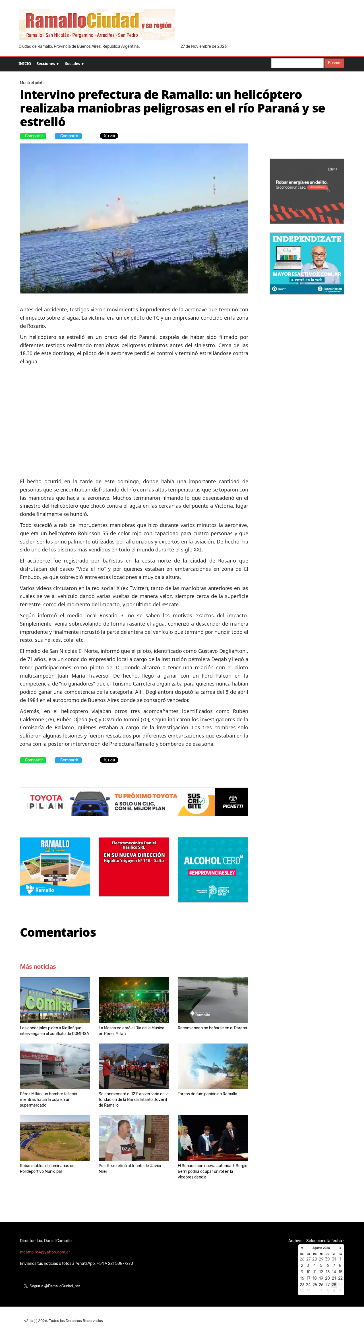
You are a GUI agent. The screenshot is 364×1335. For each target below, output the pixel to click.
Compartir (34, 136)
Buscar (334, 63)
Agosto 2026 (321, 1248)
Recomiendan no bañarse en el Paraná (212, 1028)
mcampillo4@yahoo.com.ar (45, 1252)
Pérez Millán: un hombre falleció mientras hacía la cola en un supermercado (48, 1100)
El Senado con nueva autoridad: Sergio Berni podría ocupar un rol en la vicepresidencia (212, 1171)
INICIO (24, 63)
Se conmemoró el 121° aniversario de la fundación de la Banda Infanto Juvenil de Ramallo (134, 1100)
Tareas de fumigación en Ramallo (207, 1094)
